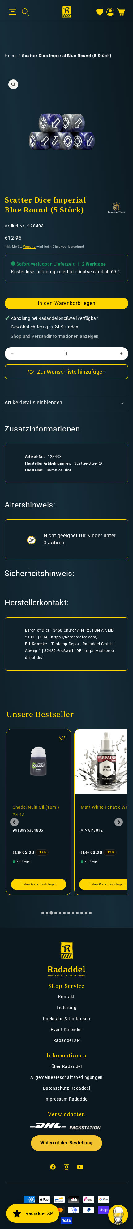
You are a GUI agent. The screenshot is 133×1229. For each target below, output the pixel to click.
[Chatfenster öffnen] (118, 1215)
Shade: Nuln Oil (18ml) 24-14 (36, 811)
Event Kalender (66, 1029)
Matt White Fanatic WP (105, 807)
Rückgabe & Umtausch (66, 1018)
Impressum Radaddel (67, 1099)
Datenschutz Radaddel (66, 1088)
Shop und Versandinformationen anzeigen (55, 336)
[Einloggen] (110, 12)
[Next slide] (118, 822)
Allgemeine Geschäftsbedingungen (66, 1077)
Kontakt (66, 996)
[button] (12, 12)
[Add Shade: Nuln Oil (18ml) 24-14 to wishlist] (62, 738)
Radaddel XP (66, 1040)
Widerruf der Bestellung (66, 1143)
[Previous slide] (14, 822)
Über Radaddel (66, 1066)
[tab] (42, 913)
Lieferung (66, 1007)
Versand (29, 246)
